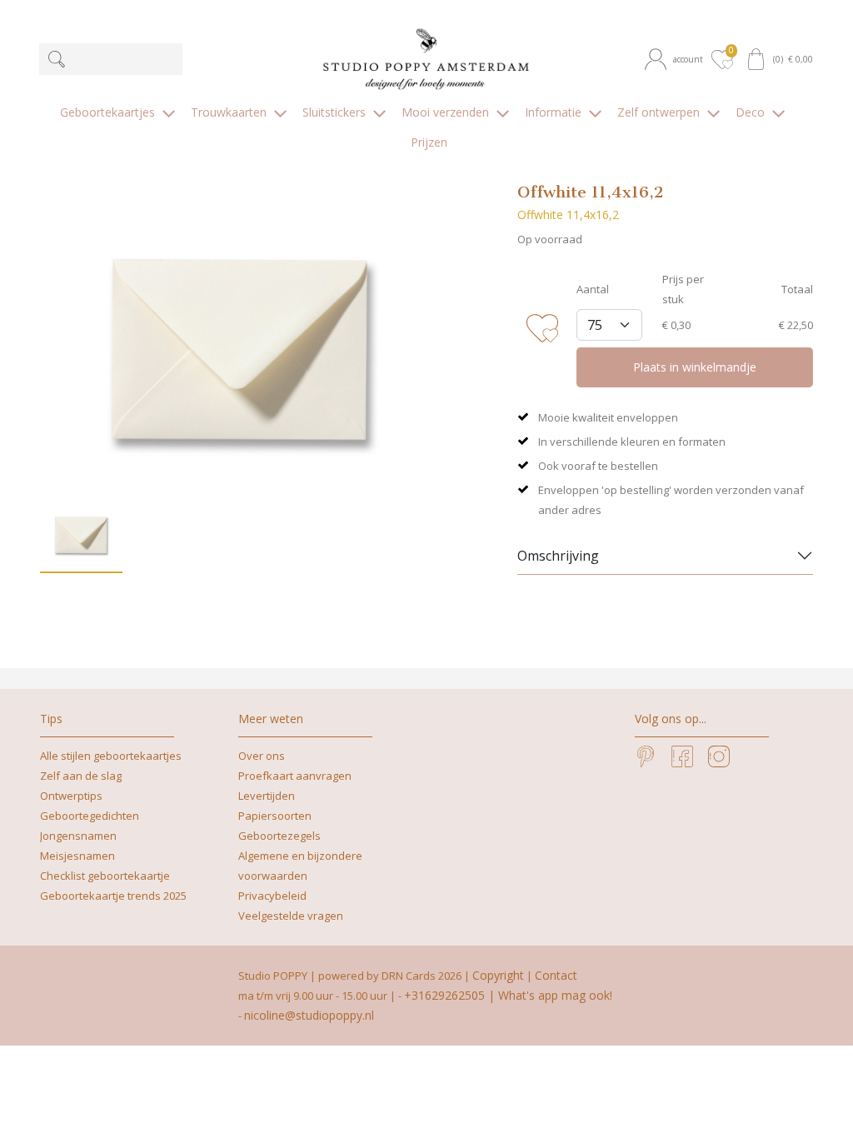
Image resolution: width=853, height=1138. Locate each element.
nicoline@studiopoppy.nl (309, 1015)
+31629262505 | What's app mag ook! (508, 995)
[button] (676, 59)
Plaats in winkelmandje (694, 367)
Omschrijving (558, 556)
